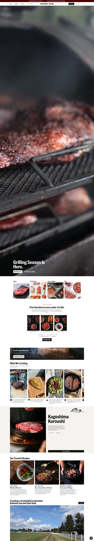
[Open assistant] (91, 538)
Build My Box (47, 539)
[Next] (83, 385)
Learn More (81, 503)
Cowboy (50, 489)
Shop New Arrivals (18, 356)
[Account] (82, 4)
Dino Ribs (24, 399)
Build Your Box (17, 271)
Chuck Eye (69, 400)
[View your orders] (84, 4)
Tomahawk (45, 489)
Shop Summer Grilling (29, 271)
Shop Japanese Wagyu (66, 451)
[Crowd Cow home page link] (47, 4)
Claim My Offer (47, 340)
